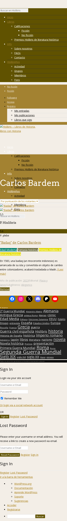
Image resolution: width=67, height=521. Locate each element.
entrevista (14, 323)
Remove (5, 289)
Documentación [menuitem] (23, 488)
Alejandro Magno (34, 311)
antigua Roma (31, 315)
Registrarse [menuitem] (13, 509)
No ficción (27, 35)
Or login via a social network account (21, 405)
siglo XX (33, 356)
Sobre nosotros (23, 48)
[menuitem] (37, 516)
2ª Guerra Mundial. (12, 311)
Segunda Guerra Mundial (30, 351)
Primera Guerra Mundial (17, 348)
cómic (52, 315)
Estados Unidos (41, 323)
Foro (17, 80)
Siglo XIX (8, 356)
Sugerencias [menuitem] (21, 501)
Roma (42, 347)
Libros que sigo (23, 119)
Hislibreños (13, 62)
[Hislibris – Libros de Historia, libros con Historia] (18, 131)
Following (12, 97)
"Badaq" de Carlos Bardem (20, 242)
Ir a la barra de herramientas (16, 477)
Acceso (10, 102)
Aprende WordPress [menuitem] (25, 492)
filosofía (4, 327)
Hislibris (41, 331)
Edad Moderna (8, 249)
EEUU (53, 319)
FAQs (17, 53)
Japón (15, 339)
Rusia (52, 348)
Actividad (19, 66)
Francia (13, 327)
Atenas (42, 315)
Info (9, 44)
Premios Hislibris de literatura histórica (36, 39)
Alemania (50, 311)
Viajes (42, 357)
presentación (43, 343)
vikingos (50, 357)
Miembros (20, 75)
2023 (26, 280)
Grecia (24, 326)
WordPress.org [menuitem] (22, 483)
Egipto (61, 319)
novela (59, 339)
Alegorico (26, 285)
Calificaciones (22, 26)
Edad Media (9, 318)
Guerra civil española (17, 331)
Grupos (18, 71)
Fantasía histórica (28, 249)
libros (24, 339)
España (26, 322)
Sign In (34, 454)
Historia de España (11, 335)
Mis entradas (21, 110)
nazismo (46, 339)
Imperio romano (49, 335)
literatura (34, 339)
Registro (11, 106)
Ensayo (4, 323)
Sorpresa (4, 308)
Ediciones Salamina (38, 319)
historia (55, 331)
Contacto (19, 57)
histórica (29, 335)
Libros (10, 21)
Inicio (10, 17)
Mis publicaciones (24, 115)
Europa (55, 323)
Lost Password (29, 416)
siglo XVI (21, 357)
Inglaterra (5, 340)
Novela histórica (12, 343)
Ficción (25, 30)
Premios (28, 344)
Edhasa (24, 319)
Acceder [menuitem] (11, 505)
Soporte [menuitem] (19, 496)
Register (14, 416)
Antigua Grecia (11, 315)
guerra (35, 327)
